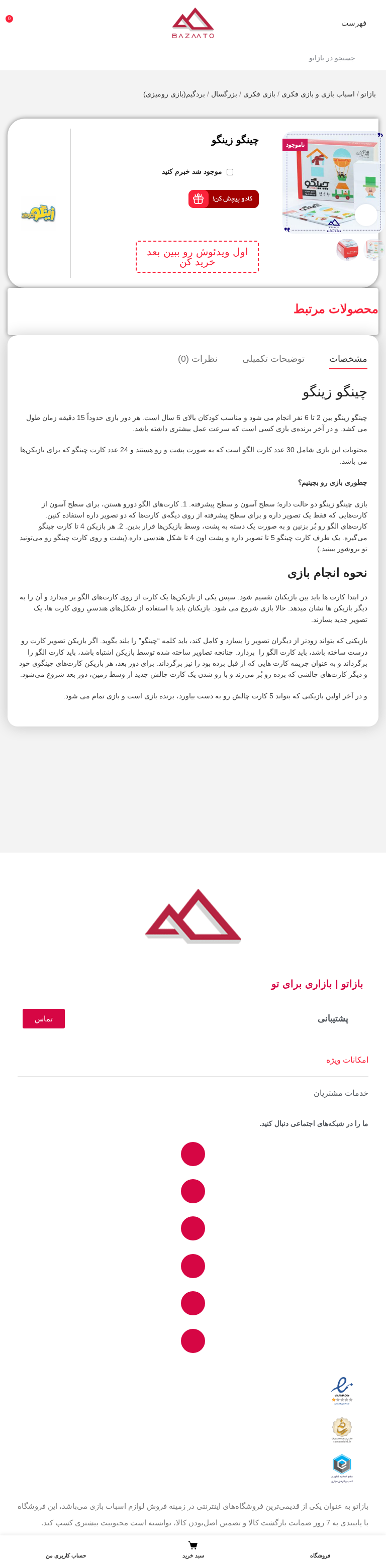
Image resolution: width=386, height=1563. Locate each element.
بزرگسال (224, 94)
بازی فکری (259, 94)
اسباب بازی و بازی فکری (318, 94)
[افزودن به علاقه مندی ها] (66, 154)
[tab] (348, 359)
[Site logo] (193, 22)
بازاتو (368, 94)
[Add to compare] (66, 134)
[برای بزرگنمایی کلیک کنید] (366, 215)
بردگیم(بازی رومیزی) (174, 94)
